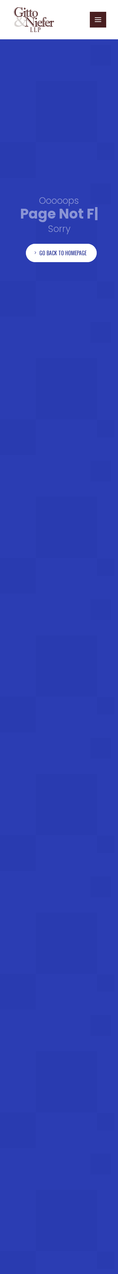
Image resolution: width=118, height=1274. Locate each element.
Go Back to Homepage (63, 267)
